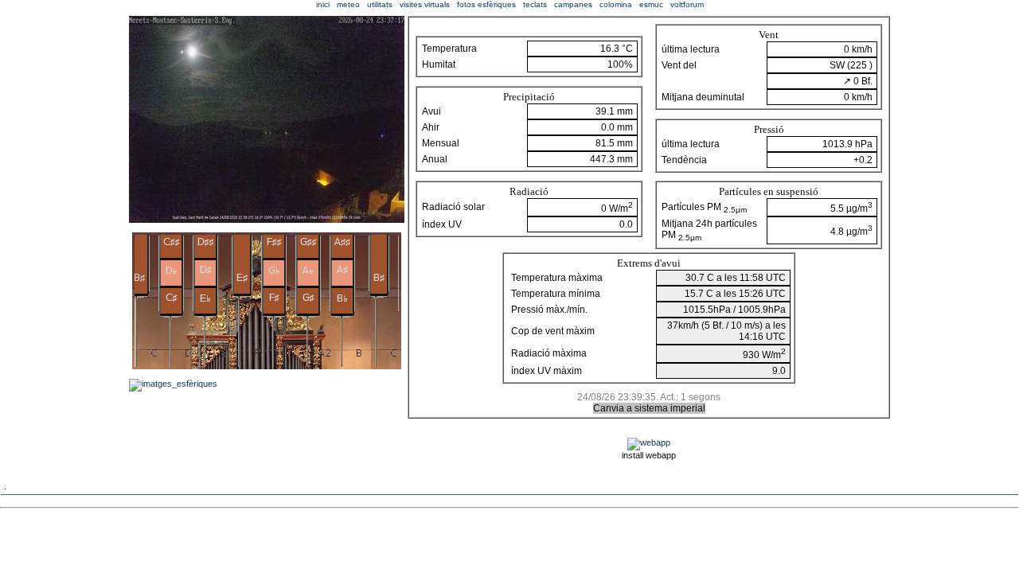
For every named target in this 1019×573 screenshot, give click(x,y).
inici (323, 4)
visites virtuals (425, 4)
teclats (535, 4)
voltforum (687, 4)
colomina (615, 4)
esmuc (651, 4)
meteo (348, 4)
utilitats (379, 4)
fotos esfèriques (486, 4)
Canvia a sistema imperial (649, 408)
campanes (573, 4)
